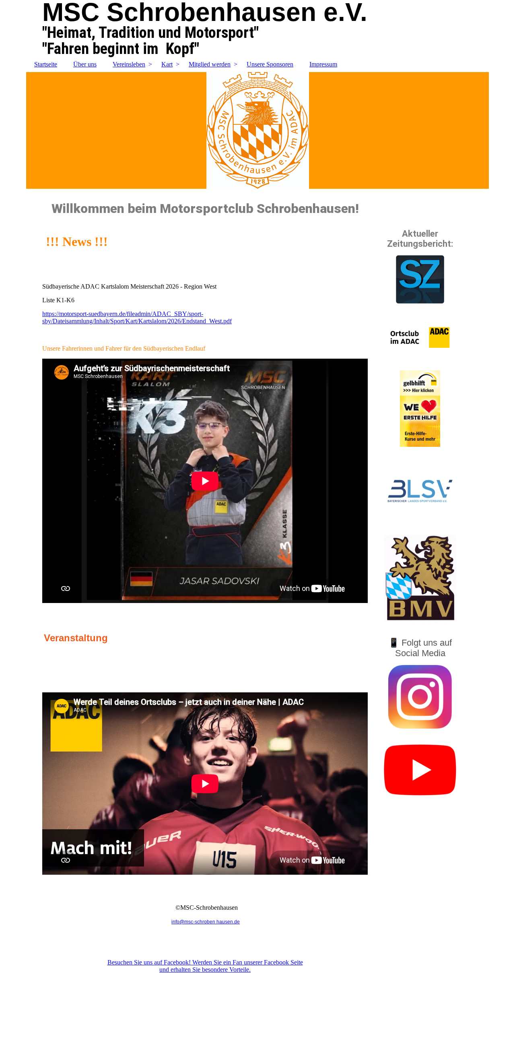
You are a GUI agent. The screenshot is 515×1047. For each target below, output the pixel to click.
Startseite (45, 64)
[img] (257, 130)
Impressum (323, 64)
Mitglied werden (210, 64)
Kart (167, 64)
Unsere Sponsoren (270, 64)
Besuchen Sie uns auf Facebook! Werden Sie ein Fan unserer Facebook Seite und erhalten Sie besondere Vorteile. (205, 966)
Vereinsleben (129, 64)
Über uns (85, 64)
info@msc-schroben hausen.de (205, 922)
